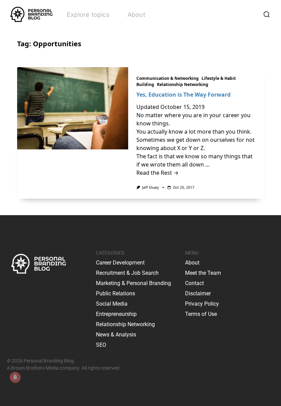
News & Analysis (116, 334)
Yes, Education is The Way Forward (183, 94)
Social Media (111, 303)
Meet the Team (203, 273)
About (136, 14)
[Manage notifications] (15, 377)
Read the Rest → (157, 172)
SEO (101, 345)
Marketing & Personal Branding (133, 283)
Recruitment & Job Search (127, 273)
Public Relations (115, 293)
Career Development (120, 262)
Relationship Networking (182, 84)
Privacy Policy (202, 303)
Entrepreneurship (116, 314)
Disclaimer (198, 293)
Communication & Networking (167, 78)
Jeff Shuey (150, 187)
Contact (194, 283)
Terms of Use (201, 314)
